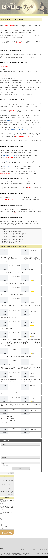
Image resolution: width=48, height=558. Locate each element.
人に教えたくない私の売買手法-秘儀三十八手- (12, 161)
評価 (3, 463)
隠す (5, 229)
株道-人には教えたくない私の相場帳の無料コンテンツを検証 (12, 234)
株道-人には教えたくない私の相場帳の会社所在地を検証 (11, 242)
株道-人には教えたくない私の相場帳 (10, 155)
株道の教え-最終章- (7, 166)
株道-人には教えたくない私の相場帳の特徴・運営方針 (11, 231)
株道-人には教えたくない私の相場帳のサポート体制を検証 (12, 239)
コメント (4, 444)
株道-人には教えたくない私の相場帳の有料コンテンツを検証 (12, 236)
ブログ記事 (17, 103)
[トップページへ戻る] (24, 7)
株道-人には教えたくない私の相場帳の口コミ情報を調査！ (12, 241)
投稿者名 (4, 457)
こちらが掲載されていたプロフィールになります (18, 129)
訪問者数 (9, 120)
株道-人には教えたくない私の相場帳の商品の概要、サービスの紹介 (13, 233)
